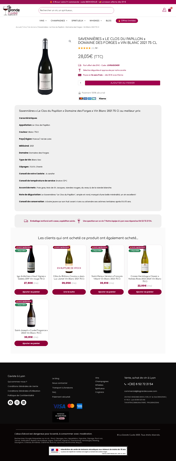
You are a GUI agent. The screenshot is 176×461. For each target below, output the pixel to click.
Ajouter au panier (123, 83)
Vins (41, 21)
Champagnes (58, 21)
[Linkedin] (23, 402)
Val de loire (32, 27)
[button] (70, 41)
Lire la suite (69, 292)
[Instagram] (17, 402)
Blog (108, 21)
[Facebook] (10, 402)
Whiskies (94, 21)
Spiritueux (77, 21)
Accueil (18, 27)
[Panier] (169, 10)
